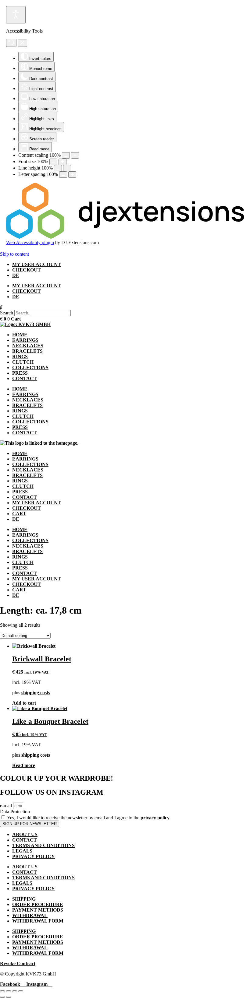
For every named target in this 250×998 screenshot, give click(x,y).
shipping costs (35, 692)
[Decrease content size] (66, 155)
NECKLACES (27, 345)
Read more (23, 765)
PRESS (20, 373)
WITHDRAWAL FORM (37, 920)
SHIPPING (24, 899)
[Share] (14, 991)
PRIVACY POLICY (33, 856)
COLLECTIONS (30, 367)
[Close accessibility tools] (22, 43)
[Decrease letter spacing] (63, 174)
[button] (125, 307)
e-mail (6, 805)
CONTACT (24, 378)
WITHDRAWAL (30, 915)
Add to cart (24, 703)
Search (6, 312)
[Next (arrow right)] (8, 997)
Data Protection (15, 811)
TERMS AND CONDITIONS (43, 845)
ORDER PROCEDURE (37, 904)
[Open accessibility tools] (16, 14)
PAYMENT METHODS (37, 909)
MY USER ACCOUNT (36, 264)
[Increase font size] (62, 162)
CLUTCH (23, 362)
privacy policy (154, 817)
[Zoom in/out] (2, 991)
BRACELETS (27, 351)
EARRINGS (25, 340)
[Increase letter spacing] (72, 174)
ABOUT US (25, 834)
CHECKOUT (26, 269)
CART (19, 513)
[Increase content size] (75, 155)
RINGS (20, 356)
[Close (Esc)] (20, 991)
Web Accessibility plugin (30, 242)
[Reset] (11, 43)
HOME (19, 334)
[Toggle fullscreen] (8, 991)
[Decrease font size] (53, 162)
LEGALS (22, 850)
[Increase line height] (67, 168)
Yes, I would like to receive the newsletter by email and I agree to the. (89, 817)
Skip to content (14, 254)
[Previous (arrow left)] (2, 997)
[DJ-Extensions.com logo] (125, 237)
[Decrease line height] (58, 168)
